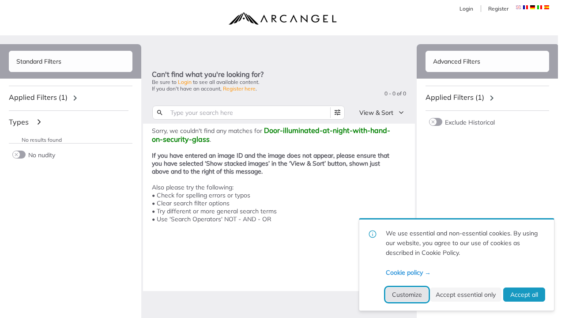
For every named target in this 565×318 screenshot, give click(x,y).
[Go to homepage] (282, 18)
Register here (239, 88)
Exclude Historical (470, 122)
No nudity (41, 155)
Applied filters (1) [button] (38, 97)
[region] (70, 98)
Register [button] (498, 8)
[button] (525, 7)
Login (466, 8)
